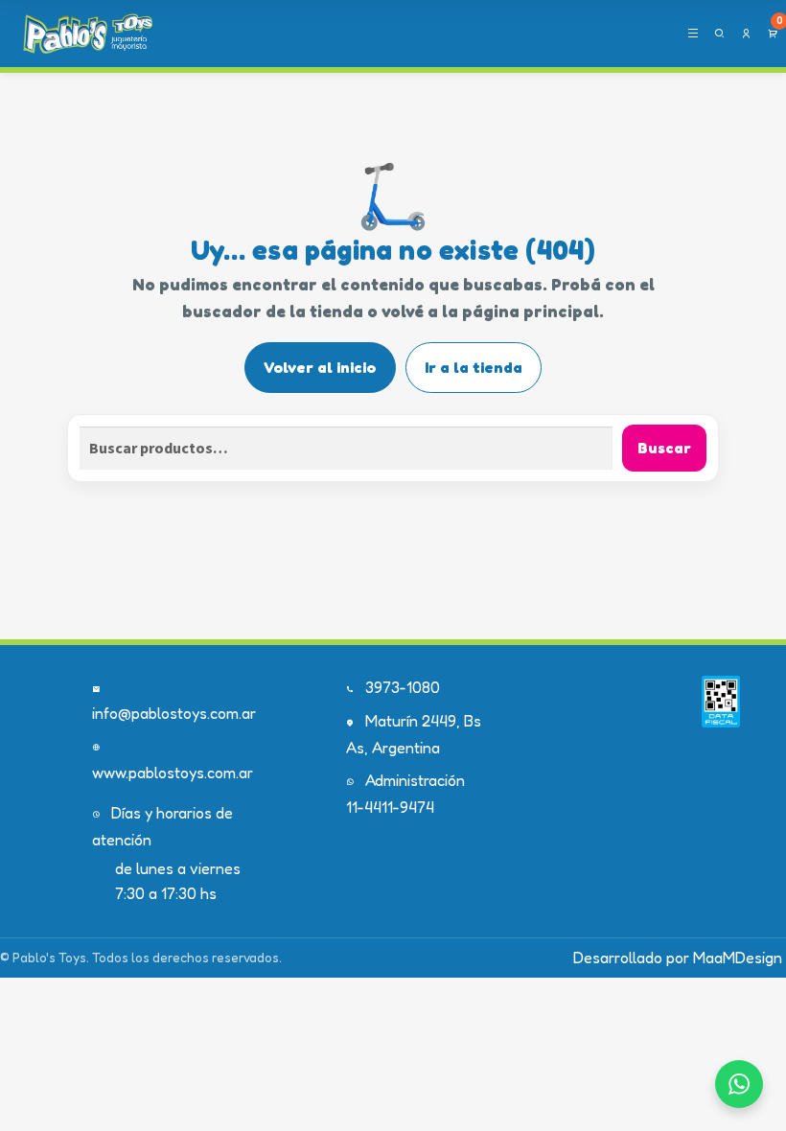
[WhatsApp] (739, 1084)
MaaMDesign (737, 957)
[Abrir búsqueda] (719, 33)
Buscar (664, 447)
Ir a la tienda (473, 367)
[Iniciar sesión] (746, 33)
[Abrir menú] (693, 33)
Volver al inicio (320, 367)
